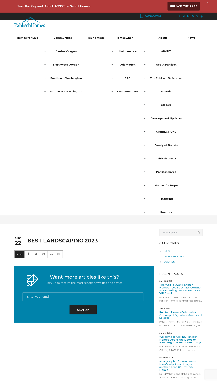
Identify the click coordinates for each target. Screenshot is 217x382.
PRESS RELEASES (174, 256)
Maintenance (127, 51)
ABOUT (166, 51)
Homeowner (124, 37)
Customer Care (127, 91)
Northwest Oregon (66, 64)
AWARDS (169, 261)
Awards (166, 91)
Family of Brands (166, 145)
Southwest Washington (66, 91)
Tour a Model (96, 37)
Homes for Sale (27, 37)
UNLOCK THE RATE (183, 6)
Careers (166, 104)
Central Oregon (66, 51)
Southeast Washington (66, 78)
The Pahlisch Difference (166, 78)
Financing (166, 198)
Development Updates (166, 118)
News (191, 37)
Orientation (127, 64)
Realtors (166, 212)
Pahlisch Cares (166, 172)
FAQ (128, 78)
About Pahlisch (166, 64)
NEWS (167, 251)
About (163, 37)
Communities (63, 37)
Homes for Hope (166, 185)
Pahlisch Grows (166, 158)
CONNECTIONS (166, 131)
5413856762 (152, 16)
